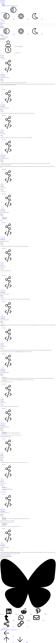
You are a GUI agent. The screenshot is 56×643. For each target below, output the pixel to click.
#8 (2, 262)
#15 (2, 452)
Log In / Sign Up (2, 23)
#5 (2, 183)
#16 (2, 478)
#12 (2, 367)
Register (1, 24)
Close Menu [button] (1, 35)
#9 (2, 289)
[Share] (8, 65)
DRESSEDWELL (2, 0)
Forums (3, 3)
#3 (2, 129)
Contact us (1, 34)
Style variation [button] (2, 27)
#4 (2, 153)
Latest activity (16, 5)
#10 (2, 315)
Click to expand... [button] (4, 380)
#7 (2, 236)
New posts (3, 4)
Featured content (4, 5)
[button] (13, 12)
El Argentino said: (4, 217)
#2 (2, 103)
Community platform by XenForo (8, 629)
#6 (2, 207)
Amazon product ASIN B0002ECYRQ (5, 436)
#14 (2, 422)
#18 (2, 542)
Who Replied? (2, 57)
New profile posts (11, 5)
